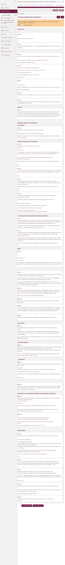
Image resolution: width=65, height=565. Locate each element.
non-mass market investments (32, 419)
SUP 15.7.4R (23, 293)
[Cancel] (63, 20)
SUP (17, 13)
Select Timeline (6, 15)
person (23, 46)
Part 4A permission (50, 46)
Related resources (28, 25)
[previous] (58, 17)
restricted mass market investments (44, 421)
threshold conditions (22, 387)
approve (33, 56)
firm (25, 56)
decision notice (33, 491)
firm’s (44, 94)
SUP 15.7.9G (19, 284)
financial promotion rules (36, 207)
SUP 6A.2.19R (28, 103)
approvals (52, 443)
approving (32, 205)
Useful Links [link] (26, 5)
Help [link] (41, 5)
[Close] (63, 1)
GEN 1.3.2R (27, 295)
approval (50, 199)
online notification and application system (35, 275)
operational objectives (22, 184)
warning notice (55, 489)
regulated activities (55, 225)
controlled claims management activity (22, 221)
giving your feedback (50, 1)
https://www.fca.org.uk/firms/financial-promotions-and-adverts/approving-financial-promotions (24, 211)
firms (21, 409)
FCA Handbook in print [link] (48, 5)
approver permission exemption (24, 72)
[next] (62, 17)
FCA (20, 38)
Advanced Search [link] (34, 5)
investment (51, 398)
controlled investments (55, 220)
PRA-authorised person (49, 369)
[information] (15, 15)
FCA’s (18, 94)
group (20, 371)
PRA (18, 471)
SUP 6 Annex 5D (52, 283)
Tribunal (21, 498)
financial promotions (54, 101)
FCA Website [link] (20, 5)
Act (22, 56)
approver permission (27, 38)
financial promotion (41, 56)
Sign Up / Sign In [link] (60, 5)
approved (21, 450)
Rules (19, 25)
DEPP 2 (35, 493)
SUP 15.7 (43, 425)
